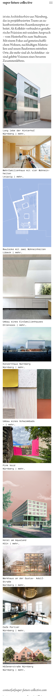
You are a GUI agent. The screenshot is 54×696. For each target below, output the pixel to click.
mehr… (11, 424)
